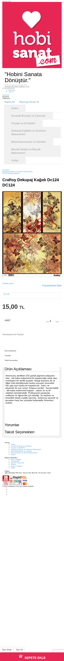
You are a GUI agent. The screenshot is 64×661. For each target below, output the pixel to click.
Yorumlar (8, 355)
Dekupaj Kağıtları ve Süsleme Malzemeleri (26, 449)
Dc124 (6, 294)
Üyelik (13, 468)
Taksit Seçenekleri (11, 360)
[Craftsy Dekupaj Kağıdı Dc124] (32, 234)
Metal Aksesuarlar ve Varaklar (21, 451)
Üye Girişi (6, 649)
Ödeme (13, 464)
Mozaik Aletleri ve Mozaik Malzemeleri (24, 453)
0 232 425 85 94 (8, 88)
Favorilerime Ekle (52, 285)
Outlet (13, 454)
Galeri (13, 444)
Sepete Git (9, 102)
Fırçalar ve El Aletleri (18, 448)
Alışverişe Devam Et (29, 102)
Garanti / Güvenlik (17, 463)
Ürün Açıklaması (10, 351)
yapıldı (8, 283)
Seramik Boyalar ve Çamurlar (21, 446)
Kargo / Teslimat (16, 466)
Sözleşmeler (15, 461)
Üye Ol (11, 92)
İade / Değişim (16, 459)
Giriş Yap (12, 90)
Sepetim (5, 95)
